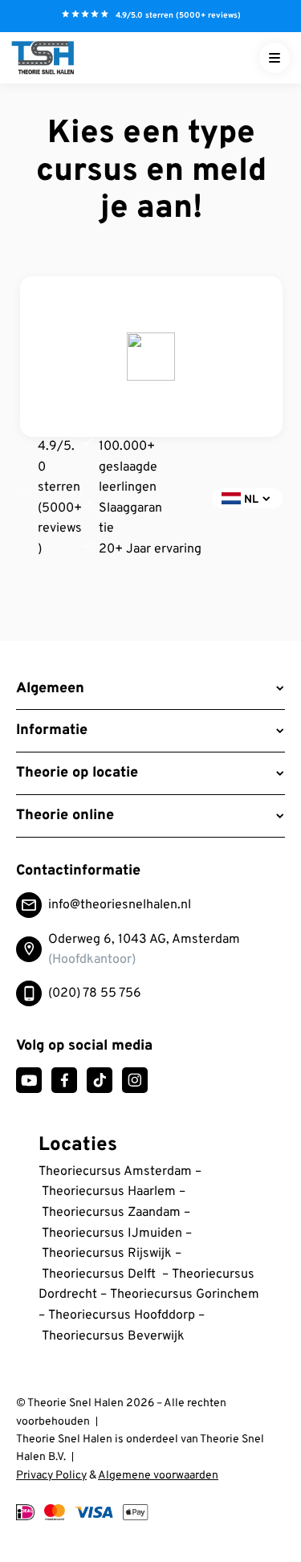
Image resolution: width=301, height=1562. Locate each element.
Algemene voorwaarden (158, 1475)
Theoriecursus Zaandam (111, 1213)
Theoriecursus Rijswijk (108, 1254)
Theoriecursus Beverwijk (113, 1336)
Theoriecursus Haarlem (109, 1192)
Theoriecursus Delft (99, 1274)
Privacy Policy (51, 1475)
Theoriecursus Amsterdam (115, 1172)
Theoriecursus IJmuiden (112, 1234)
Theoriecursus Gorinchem (184, 1295)
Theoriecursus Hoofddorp (121, 1315)
